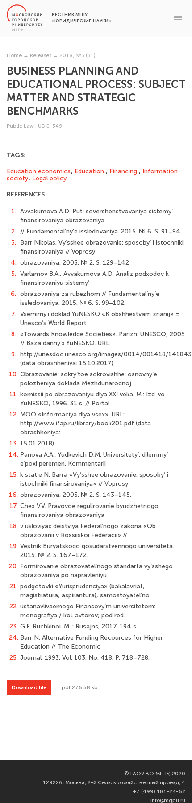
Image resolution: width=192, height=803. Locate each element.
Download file (29, 687)
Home (14, 55)
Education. (90, 171)
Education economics (39, 171)
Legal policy (49, 178)
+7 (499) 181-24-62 (159, 791)
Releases (40, 55)
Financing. (123, 171)
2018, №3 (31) (77, 55)
